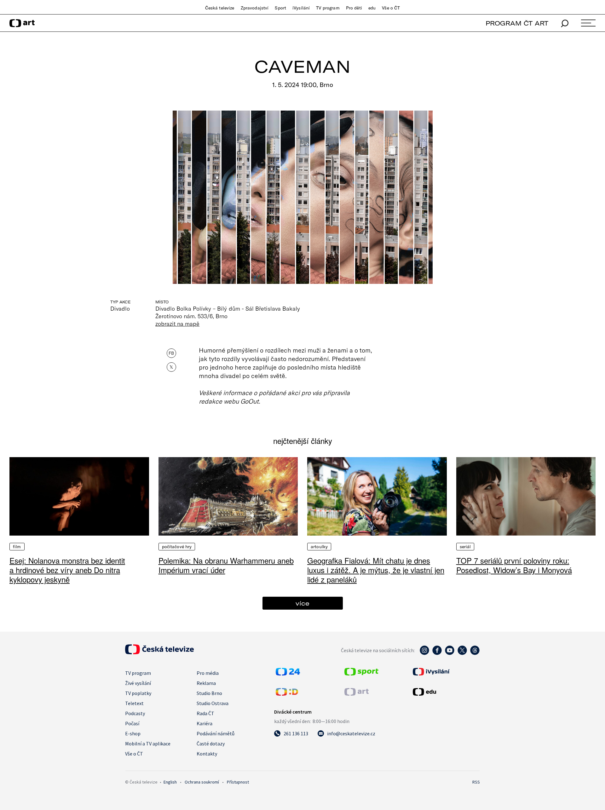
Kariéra (204, 723)
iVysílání (301, 8)
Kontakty (207, 753)
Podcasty (135, 713)
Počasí (132, 723)
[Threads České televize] (475, 653)
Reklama (206, 683)
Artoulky (319, 546)
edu (372, 8)
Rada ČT (205, 713)
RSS (476, 782)
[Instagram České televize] (424, 653)
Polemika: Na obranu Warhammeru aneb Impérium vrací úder (226, 565)
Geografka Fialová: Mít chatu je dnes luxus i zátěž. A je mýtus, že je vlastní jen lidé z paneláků (375, 570)
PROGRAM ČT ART (517, 23)
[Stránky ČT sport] (361, 673)
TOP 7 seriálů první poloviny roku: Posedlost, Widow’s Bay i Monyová (514, 565)
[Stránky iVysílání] (445, 671)
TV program (327, 8)
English (170, 782)
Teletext (134, 703)
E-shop (133, 733)
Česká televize (219, 8)
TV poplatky (138, 693)
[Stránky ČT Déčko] (287, 694)
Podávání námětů (215, 733)
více (302, 603)
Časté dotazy (211, 743)
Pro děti (354, 8)
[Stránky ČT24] (288, 673)
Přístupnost (238, 782)
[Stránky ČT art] (356, 694)
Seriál (465, 546)
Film (17, 546)
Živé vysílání (138, 683)
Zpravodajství (255, 8)
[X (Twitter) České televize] (462, 653)
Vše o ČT (391, 8)
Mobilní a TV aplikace (147, 743)
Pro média (208, 673)
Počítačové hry (177, 546)
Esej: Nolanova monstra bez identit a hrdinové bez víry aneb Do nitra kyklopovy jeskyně (67, 570)
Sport (280, 8)
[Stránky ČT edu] (445, 692)
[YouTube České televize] (450, 653)
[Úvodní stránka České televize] (159, 652)
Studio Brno (209, 693)
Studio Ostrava (212, 703)
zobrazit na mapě (177, 323)
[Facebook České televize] (437, 653)
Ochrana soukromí (202, 782)
